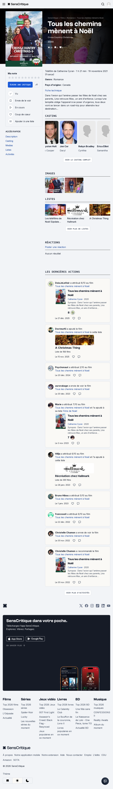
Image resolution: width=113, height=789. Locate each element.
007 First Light (46, 712)
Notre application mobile (27, 755)
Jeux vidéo (47, 699)
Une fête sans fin (83, 711)
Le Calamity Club (63, 711)
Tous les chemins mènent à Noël (90, 18)
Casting (51, 115)
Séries (26, 699)
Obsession (8, 709)
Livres (62, 699)
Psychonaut (61, 367)
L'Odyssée (8, 713)
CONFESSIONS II (102, 714)
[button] (109, 4)
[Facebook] (86, 606)
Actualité (7, 718)
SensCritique (53, 18)
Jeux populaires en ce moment (46, 734)
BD (78, 699)
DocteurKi (60, 328)
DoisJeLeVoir (62, 282)
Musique (100, 699)
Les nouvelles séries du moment (28, 724)
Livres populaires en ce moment (64, 731)
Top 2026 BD (82, 704)
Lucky (24, 716)
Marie (58, 404)
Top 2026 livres (65, 704)
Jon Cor (64, 146)
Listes (50, 199)
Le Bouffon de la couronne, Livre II (64, 720)
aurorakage (61, 385)
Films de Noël (70, 411)
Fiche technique (53, 90)
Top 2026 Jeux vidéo (47, 706)
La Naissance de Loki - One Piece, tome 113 (84, 720)
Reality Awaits (101, 720)
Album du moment (99, 726)
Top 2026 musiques (99, 706)
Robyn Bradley (86, 146)
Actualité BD (82, 727)
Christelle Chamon (65, 532)
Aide (62, 755)
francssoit (61, 514)
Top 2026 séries (26, 706)
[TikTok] (97, 606)
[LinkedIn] (103, 606)
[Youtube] (108, 606)
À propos (8, 755)
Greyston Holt (49, 146)
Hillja (57, 453)
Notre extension (50, 755)
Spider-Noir (27, 712)
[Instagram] (92, 606)
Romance (71, 18)
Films (62, 18)
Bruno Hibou (62, 495)
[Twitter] (81, 606)
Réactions (52, 242)
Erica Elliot (103, 146)
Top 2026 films (10, 704)
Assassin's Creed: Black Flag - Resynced (45, 721)
